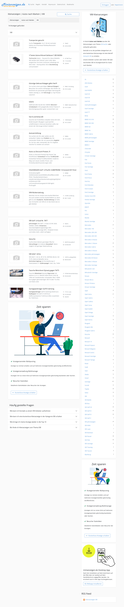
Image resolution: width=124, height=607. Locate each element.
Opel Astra (99, 294)
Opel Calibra (99, 301)
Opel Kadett (99, 309)
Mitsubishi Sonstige (99, 272)
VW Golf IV (99, 414)
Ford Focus (99, 178)
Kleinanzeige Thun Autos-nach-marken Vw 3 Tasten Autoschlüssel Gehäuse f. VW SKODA (37, 54)
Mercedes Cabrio (99, 247)
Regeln (38, 4)
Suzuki (99, 385)
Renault (99, 338)
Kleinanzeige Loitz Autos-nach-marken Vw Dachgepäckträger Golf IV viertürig (33, 287)
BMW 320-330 (99, 123)
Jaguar (99, 207)
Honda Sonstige (99, 199)
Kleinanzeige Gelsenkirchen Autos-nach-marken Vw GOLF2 (27, 100)
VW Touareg (99, 447)
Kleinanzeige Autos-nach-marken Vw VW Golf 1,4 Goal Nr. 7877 (28, 219)
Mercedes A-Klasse (99, 240)
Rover (99, 363)
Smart (99, 378)
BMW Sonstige (99, 141)
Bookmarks (70, 4)
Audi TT (99, 112)
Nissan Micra (99, 280)
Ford (99, 170)
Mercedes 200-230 (99, 232)
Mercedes (99, 225)
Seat (99, 371)
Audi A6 (99, 101)
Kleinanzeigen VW (91, 600)
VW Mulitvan (99, 433)
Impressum (52, 4)
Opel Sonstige (99, 316)
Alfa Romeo (99, 83)
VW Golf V (99, 418)
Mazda (99, 218)
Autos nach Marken (28, 20)
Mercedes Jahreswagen (99, 254)
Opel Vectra (99, 320)
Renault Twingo (99, 360)
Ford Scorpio (99, 189)
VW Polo (99, 440)
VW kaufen (104, 44)
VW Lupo (99, 429)
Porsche (99, 334)
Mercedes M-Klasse (99, 258)
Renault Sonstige (99, 356)
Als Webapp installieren (93, 584)
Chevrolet (99, 149)
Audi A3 (99, 94)
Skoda (99, 374)
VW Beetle (99, 400)
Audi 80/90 (99, 90)
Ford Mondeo (99, 185)
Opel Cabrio (99, 298)
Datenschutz (61, 4)
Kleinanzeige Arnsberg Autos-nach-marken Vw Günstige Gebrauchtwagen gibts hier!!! (36, 82)
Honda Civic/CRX (99, 196)
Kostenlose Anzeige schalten (25, 393)
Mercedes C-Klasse (99, 243)
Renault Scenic (99, 352)
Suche (32, 4)
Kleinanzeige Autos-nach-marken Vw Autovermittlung (25, 131)
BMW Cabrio (99, 134)
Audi (99, 87)
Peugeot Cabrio (99, 331)
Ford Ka (99, 181)
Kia (99, 210)
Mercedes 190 (99, 229)
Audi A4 (99, 97)
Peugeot (99, 323)
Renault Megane (99, 349)
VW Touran (99, 451)
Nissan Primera (99, 283)
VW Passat (99, 436)
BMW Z (99, 145)
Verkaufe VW (87, 56)
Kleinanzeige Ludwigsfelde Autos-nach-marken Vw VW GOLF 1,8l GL (30, 252)
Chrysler (99, 152)
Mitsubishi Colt (99, 269)
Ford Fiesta (99, 174)
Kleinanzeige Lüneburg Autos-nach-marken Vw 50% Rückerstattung (30, 191)
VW (38, 20)
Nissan (99, 276)
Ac (99, 79)
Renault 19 (99, 342)
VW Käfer (99, 425)
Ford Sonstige (99, 192)
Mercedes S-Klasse (99, 261)
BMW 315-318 (99, 119)
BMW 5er (99, 127)
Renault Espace (99, 345)
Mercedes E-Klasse (99, 250)
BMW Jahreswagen (99, 138)
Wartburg (99, 454)
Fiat (99, 159)
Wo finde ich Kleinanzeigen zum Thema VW (25, 427)
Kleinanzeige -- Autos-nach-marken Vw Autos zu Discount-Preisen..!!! (30, 150)
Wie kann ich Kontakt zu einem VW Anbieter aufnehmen (30, 411)
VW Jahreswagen (99, 422)
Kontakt (44, 4)
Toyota (99, 389)
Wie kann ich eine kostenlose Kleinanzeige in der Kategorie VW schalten (36, 416)
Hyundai (99, 203)
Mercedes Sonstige (99, 265)
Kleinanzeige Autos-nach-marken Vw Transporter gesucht (26, 39)
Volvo (99, 393)
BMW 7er (99, 130)
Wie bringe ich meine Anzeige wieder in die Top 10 (28, 422)
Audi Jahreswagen (99, 105)
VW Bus (99, 403)
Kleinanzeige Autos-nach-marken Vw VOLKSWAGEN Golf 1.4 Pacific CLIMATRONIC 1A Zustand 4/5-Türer (41, 168)
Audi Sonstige (99, 108)
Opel (99, 291)
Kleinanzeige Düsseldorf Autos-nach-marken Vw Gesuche (26, 237)
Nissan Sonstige (99, 287)
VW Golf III (99, 411)
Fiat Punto (99, 163)
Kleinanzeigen (14, 20)
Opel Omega (99, 312)
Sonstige (99, 382)
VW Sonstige (99, 444)
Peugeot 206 (99, 327)
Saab (99, 367)
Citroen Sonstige (99, 156)
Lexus (99, 214)
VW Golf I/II (99, 407)
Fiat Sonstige (99, 167)
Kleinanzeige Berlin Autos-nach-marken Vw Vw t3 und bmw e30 (28, 115)
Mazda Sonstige (99, 221)
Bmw (99, 116)
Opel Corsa (99, 305)
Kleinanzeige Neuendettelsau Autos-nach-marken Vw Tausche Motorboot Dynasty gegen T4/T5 (38, 269)
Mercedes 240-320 (99, 236)
